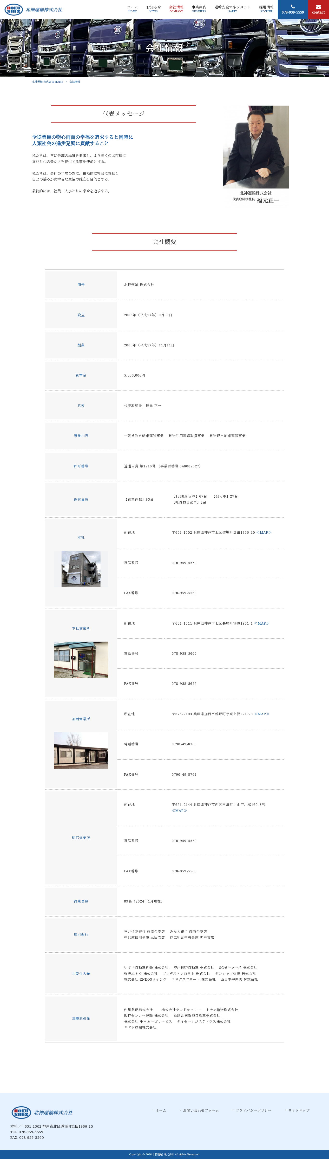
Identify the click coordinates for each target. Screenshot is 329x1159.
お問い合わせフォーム (201, 1110)
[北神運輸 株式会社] (33, 10)
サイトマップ (298, 1110)
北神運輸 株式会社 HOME (47, 81)
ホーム (161, 1110)
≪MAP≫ (264, 532)
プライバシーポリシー (254, 1110)
